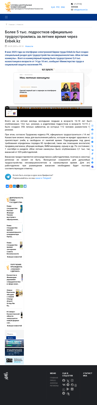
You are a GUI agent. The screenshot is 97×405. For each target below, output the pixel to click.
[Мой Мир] (14, 186)
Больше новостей (14, 257)
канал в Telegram (43, 178)
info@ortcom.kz (81, 10)
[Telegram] (25, 186)
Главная (54, 378)
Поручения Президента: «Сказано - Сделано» (16, 267)
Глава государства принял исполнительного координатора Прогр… (14, 231)
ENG (63, 7)
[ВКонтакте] (7, 186)
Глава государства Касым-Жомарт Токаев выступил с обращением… (13, 212)
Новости (29, 46)
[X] (17, 186)
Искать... (11, 338)
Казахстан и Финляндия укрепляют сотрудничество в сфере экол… (13, 279)
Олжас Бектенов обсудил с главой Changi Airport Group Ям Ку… (11, 298)
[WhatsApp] (21, 186)
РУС (58, 7)
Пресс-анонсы (54, 381)
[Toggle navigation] (6, 17)
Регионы (54, 386)
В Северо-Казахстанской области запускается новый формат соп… (13, 317)
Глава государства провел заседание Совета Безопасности (13, 248)
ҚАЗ (53, 7)
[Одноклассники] (10, 186)
